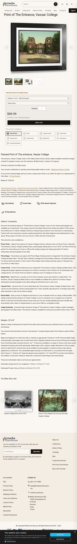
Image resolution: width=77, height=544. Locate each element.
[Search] (55, 4)
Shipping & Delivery (9, 494)
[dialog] (38, 537)
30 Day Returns (15, 176)
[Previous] (6, 47)
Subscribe (36, 451)
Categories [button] (8, 10)
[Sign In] (72, 4)
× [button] (75, 532)
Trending (48, 10)
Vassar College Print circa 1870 (15, 413)
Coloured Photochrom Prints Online (27, 188)
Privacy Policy (8, 486)
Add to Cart (38, 122)
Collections (26, 10)
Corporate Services (59, 460)
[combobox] (38, 4)
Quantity (34, 108)
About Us (55, 440)
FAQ (4, 482)
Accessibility (7, 478)
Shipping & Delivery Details (60, 169)
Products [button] (62, 10)
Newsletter (7, 511)
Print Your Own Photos (60, 465)
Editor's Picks (37, 10)
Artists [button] (17, 10)
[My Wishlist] (62, 4)
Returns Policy (8, 490)
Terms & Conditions (10, 498)
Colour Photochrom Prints (8, 188)
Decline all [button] (60, 539)
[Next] (71, 47)
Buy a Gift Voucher (59, 469)
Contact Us (32, 478)
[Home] (11, 4)
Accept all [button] (60, 534)
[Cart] (67, 4)
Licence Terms (8, 502)
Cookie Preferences (10, 515)
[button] (26, 541)
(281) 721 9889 (35, 482)
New (55, 10)
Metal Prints (7, 507)
